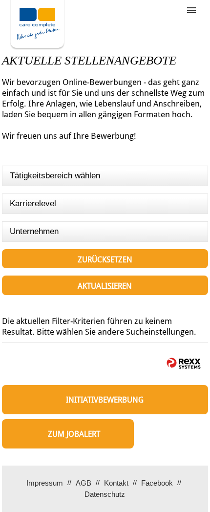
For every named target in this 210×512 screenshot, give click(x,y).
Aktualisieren (105, 286)
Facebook (157, 483)
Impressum (44, 483)
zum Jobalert (74, 434)
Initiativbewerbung (105, 400)
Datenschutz (104, 494)
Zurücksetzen (105, 259)
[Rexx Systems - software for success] (184, 363)
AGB (83, 483)
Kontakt (116, 483)
